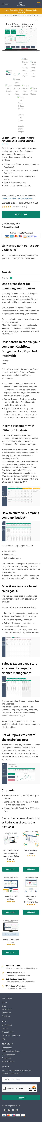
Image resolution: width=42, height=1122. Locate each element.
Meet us (5, 1028)
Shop (4, 1006)
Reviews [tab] (6, 278)
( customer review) (20, 207)
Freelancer (6, 1058)
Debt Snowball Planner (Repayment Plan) (31, 899)
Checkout (6, 1016)
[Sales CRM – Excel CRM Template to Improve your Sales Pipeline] (10, 838)
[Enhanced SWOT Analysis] (10, 884)
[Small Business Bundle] (31, 838)
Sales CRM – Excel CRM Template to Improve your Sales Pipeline (11, 854)
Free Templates (8, 1055)
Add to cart (21, 214)
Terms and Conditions (11, 1035)
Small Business (8, 1061)
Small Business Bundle (31, 851)
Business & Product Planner (11, 940)
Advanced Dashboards (30, 15)
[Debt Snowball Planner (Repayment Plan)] (31, 884)
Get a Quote (7, 1009)
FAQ (3, 1039)
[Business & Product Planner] (10, 927)
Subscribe (21, 1098)
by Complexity (15, 15)
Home (4, 1002)
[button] (37, 20)
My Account (7, 1025)
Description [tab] (7, 272)
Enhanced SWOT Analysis (11, 897)
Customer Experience (11, 1051)
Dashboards (7, 1048)
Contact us (6, 1013)
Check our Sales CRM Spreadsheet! (17, 198)
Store (6, 15)
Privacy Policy (8, 1032)
